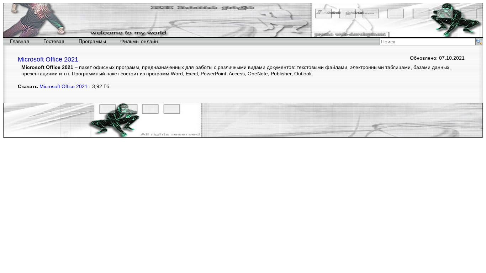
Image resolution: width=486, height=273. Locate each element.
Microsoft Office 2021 (63, 86)
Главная (19, 41)
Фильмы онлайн (139, 41)
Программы (92, 41)
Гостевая (53, 41)
